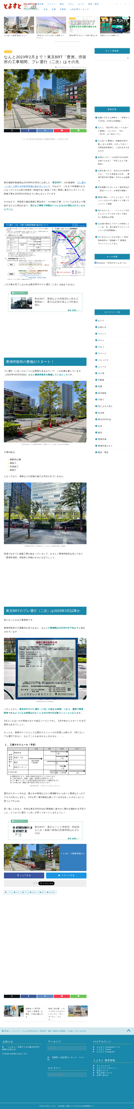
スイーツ (102, 353)
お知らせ (102, 327)
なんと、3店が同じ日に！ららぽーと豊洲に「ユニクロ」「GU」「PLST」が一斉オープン (113, 131)
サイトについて (103, 1066)
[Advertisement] (45, 158)
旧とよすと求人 (105, 406)
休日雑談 (102, 393)
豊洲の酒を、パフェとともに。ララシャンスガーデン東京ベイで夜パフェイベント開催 (113, 200)
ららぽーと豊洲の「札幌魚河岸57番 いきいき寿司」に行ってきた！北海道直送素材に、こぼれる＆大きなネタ (113, 146)
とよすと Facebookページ (108, 1047)
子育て (101, 399)
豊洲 (42, 892)
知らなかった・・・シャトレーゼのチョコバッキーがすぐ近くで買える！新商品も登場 (113, 213)
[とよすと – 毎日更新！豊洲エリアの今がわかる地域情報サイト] (21, 10)
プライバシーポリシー (106, 1068)
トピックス (103, 360)
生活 (46, 9)
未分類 (101, 413)
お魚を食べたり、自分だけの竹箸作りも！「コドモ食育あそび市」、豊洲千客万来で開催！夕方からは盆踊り (113, 176)
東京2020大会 (104, 419)
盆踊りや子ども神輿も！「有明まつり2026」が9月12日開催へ (113, 119)
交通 (54, 9)
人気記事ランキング (79, 9)
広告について (102, 1070)
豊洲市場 (39, 4)
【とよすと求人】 (31, 9)
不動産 (63, 9)
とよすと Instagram (106, 1052)
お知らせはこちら (19, 1054)
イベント (52, 4)
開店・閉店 (93, 4)
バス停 (8, 892)
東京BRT (34, 892)
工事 (25, 892)
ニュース (27, 4)
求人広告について (104, 1073)
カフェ (101, 340)
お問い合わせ (102, 1075)
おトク (81, 4)
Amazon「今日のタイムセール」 (112, 263)
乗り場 (17, 892)
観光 (62, 4)
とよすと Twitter (104, 1049)
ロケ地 (101, 373)
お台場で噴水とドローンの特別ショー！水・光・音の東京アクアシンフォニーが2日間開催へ (113, 227)
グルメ (71, 4)
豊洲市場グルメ (105, 446)
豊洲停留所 (51, 892)
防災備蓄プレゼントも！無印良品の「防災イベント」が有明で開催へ (113, 189)
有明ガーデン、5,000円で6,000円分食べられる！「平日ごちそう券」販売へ (113, 160)
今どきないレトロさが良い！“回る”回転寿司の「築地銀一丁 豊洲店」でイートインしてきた (113, 240)
